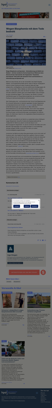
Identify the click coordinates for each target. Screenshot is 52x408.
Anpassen (17, 206)
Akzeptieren (34, 206)
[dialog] (26, 204)
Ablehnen (27, 206)
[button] (49, 5)
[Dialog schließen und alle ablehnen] (39, 200)
